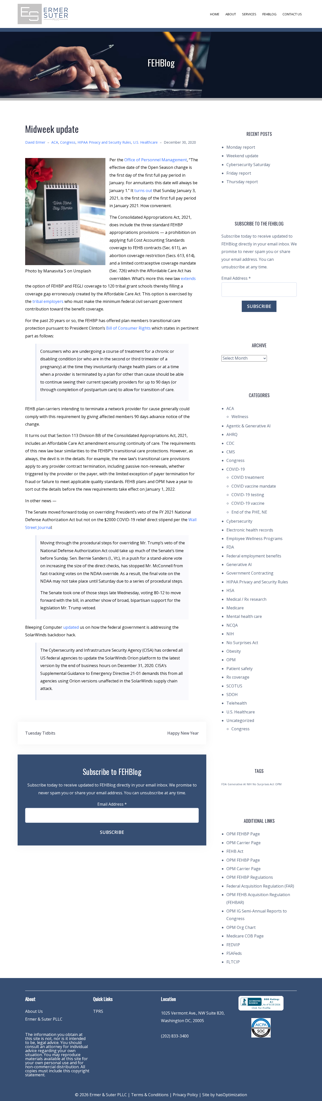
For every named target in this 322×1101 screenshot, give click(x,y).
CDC (230, 443)
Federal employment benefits (253, 556)
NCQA (232, 625)
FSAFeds (234, 953)
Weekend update (242, 156)
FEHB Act (234, 851)
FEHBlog (269, 14)
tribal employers (48, 301)
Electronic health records (249, 530)
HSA (230, 590)
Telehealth (236, 703)
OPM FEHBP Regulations (249, 877)
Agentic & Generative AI (248, 426)
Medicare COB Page (245, 936)
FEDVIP (233, 945)
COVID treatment (247, 477)
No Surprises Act (242, 642)
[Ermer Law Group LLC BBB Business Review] (260, 1002)
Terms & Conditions (150, 1094)
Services (249, 14)
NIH (230, 634)
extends (188, 278)
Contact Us (292, 14)
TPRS (98, 1011)
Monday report (240, 147)
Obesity (233, 651)
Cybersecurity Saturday (248, 164)
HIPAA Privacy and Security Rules (104, 142)
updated (71, 627)
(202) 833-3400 (175, 1036)
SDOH (232, 694)
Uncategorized (240, 720)
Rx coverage (237, 677)
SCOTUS (234, 686)
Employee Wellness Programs (254, 538)
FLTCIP (233, 962)
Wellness (239, 416)
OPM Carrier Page (243, 842)
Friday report (238, 173)
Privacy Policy (185, 1094)
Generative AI (239, 564)
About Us (34, 1011)
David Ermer (35, 142)
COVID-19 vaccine (247, 503)
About (230, 14)
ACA (54, 142)
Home (214, 14)
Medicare (235, 608)
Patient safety (239, 668)
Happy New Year (183, 733)
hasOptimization (231, 1094)
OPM (231, 660)
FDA (230, 547)
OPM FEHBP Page (243, 834)
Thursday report (242, 181)
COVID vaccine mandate (253, 486)
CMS (230, 452)
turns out (143, 190)
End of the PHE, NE (249, 512)
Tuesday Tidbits (40, 733)
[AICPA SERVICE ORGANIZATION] (261, 1027)
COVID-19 (235, 469)
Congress (67, 142)
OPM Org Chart (241, 927)
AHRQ (231, 434)
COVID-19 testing (247, 494)
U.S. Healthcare (145, 142)
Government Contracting (249, 573)
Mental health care (244, 616)
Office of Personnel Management (155, 160)
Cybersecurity (239, 521)
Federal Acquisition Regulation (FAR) (260, 886)
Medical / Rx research (246, 599)
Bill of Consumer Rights (128, 328)
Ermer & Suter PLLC (43, 1019)
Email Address (112, 804)
